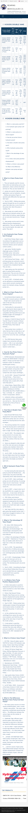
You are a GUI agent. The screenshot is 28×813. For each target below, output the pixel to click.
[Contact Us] (24, 406)
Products (7, 18)
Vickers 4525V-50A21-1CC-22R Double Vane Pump (6, 50)
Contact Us (10, 808)
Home (2, 18)
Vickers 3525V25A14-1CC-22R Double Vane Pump (6, 71)
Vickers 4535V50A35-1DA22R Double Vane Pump (6, 40)
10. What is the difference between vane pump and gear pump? (14, 169)
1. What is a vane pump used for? (15, 124)
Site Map (16, 808)
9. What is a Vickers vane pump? (15, 164)
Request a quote (13, 1)
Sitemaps (21, 808)
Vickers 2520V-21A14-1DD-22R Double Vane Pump (6, 93)
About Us (3, 808)
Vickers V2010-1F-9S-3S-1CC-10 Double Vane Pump (6, 111)
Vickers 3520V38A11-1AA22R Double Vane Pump (6, 82)
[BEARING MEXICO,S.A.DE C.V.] (3, 7)
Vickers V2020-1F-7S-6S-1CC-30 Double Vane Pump (6, 103)
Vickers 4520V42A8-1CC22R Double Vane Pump (6, 59)
